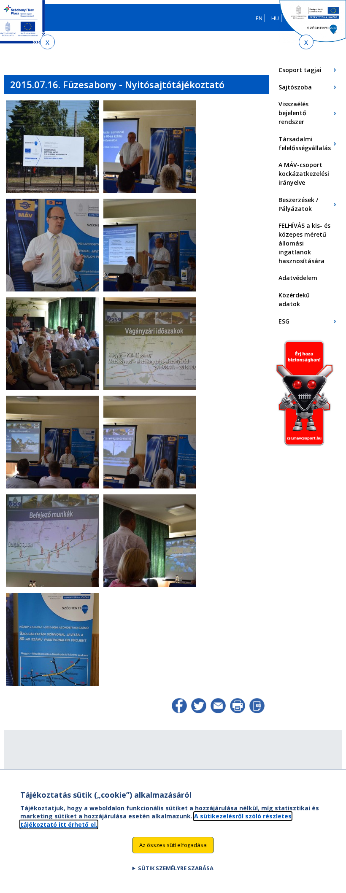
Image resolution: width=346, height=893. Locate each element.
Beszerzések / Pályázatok (298, 204)
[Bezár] (47, 42)
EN (259, 18)
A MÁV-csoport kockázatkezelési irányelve (303, 173)
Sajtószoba (295, 87)
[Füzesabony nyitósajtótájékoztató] (52, 191)
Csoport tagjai (300, 70)
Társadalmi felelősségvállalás (304, 143)
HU (275, 18)
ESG (283, 321)
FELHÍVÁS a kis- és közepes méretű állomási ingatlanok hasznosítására (304, 242)
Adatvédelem (297, 278)
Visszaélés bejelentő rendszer (293, 113)
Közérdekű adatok (294, 299)
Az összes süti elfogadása (173, 845)
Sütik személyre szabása (176, 868)
